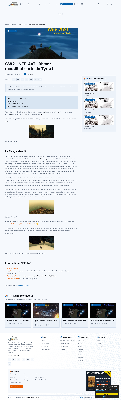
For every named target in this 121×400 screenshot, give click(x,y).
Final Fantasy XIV (64, 346)
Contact (99, 340)
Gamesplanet (19, 285)
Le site (9, 271)
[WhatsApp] (22, 79)
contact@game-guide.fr (14, 355)
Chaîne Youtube (12, 268)
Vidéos (80, 354)
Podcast (80, 357)
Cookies (99, 352)
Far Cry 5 (62, 349)
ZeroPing (25, 377)
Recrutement (100, 346)
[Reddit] (31, 79)
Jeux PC (43, 340)
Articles (80, 343)
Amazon (27, 285)
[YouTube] (23, 359)
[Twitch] (28, 359)
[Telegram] (26, 79)
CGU (98, 349)
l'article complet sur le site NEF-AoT (23, 224)
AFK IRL (80, 352)
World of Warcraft (64, 343)
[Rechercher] (107, 4)
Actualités (13, 24)
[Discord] (98, 3)
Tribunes (80, 349)
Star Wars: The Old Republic (67, 340)
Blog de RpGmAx (39, 377)
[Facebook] (18, 79)
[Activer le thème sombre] (111, 4)
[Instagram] (9, 364)
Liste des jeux (45, 352)
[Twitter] (13, 79)
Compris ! (107, 394)
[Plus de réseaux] (101, 4)
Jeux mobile (44, 346)
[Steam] (9, 359)
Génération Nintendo (40, 380)
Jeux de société (45, 349)
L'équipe (99, 343)
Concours (80, 360)
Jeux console (45, 343)
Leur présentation (13, 279)
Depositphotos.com (15, 380)
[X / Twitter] (18, 359)
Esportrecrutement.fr (15, 382)
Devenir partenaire (16, 386)
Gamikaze (12, 377)
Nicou (31, 74)
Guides (80, 346)
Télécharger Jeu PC (28, 380)
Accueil (7, 24)
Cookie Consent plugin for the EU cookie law (107, 397)
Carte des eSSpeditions (15, 276)
